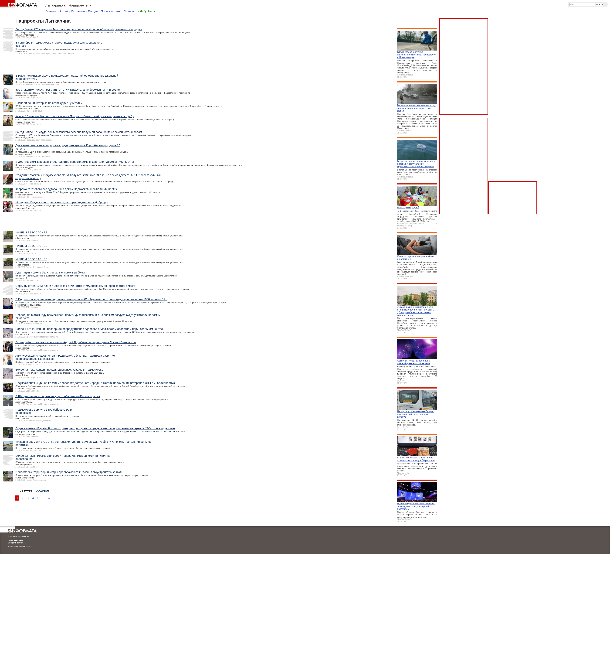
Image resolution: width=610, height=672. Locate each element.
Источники (78, 11)
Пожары (129, 11)
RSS (30, 547)
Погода (93, 11)
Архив (64, 11)
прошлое (41, 490)
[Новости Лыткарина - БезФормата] (19, 4)
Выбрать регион (15, 543)
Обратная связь (15, 540)
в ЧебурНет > (146, 11)
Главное (51, 11)
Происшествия (110, 11)
